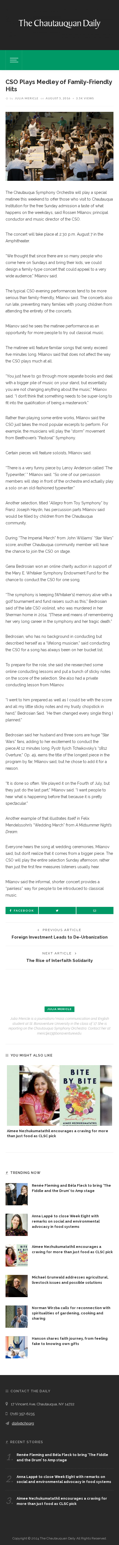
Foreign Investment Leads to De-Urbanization (60, 937)
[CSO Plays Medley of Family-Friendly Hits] (59, 146)
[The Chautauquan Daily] (59, 23)
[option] (59, 1102)
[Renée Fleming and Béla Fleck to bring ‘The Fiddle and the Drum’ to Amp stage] (17, 1194)
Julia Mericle (26, 98)
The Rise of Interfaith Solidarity (59, 960)
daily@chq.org (23, 1423)
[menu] (13, 60)
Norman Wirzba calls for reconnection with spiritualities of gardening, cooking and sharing (71, 1313)
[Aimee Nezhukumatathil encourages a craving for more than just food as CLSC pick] (59, 1095)
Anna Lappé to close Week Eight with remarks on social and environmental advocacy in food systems (66, 1221)
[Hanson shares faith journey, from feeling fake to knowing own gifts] (17, 1347)
